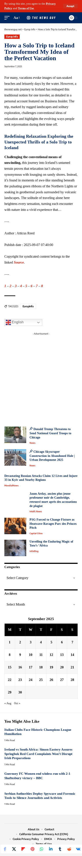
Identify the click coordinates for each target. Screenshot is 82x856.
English (17, 322)
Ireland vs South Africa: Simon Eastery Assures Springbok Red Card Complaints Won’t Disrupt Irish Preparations (38, 754)
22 (9, 680)
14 (72, 655)
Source (19, 262)
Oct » (17, 703)
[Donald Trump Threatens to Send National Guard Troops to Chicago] (15, 435)
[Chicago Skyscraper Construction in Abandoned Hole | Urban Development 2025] (15, 457)
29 (9, 692)
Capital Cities (36, 533)
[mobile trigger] (8, 18)
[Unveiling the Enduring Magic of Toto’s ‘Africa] (15, 548)
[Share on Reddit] (69, 849)
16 (20, 667)
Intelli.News (36, 511)
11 (41, 655)
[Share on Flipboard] (23, 849)
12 (51, 655)
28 (72, 680)
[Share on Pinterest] (32, 849)
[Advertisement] (41, 378)
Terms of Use (26, 8)
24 (30, 680)
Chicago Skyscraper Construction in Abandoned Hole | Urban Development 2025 (52, 455)
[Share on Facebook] (4, 849)
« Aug (7, 703)
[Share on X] (14, 849)
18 (41, 667)
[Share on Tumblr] (60, 849)
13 (62, 655)
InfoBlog (34, 551)
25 (41, 680)
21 (72, 667)
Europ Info (12, 36)
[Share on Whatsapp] (41, 849)
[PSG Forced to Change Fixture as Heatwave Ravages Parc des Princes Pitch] (15, 526)
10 (30, 655)
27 (62, 680)
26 (51, 680)
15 (9, 667)
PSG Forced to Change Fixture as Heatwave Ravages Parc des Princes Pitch (53, 523)
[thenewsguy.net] (41, 18)
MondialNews (11, 485)
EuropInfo (28, 306)
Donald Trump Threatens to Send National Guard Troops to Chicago (50, 433)
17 (30, 667)
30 (20, 692)
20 (62, 667)
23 (20, 680)
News (32, 443)
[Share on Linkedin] (50, 849)
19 (51, 667)
